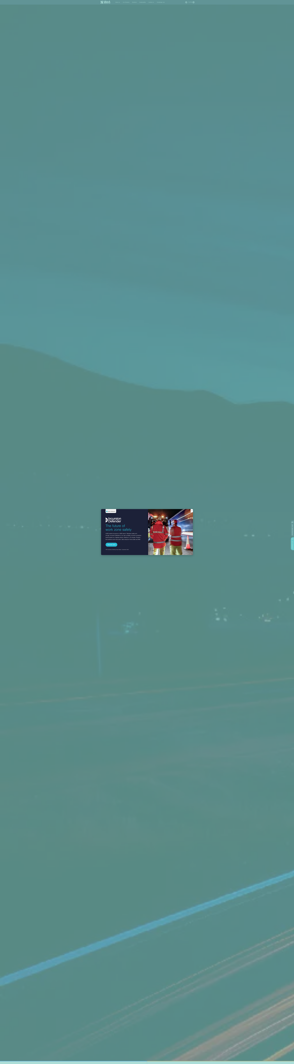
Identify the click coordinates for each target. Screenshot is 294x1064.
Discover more (111, 544)
